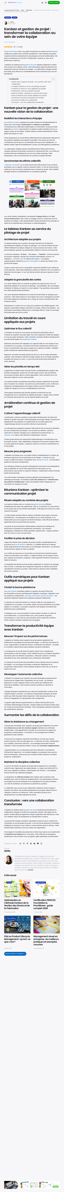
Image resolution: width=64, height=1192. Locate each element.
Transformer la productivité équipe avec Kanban (28, 98)
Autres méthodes (40, 882)
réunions (16, 129)
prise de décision (20, 544)
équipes (55, 51)
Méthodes (29, 10)
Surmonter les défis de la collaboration (24, 100)
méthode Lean (9, 435)
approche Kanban (11, 51)
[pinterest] (27, 843)
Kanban (14, 17)
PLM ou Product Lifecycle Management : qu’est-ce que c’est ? (17, 939)
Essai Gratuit (54, 2)
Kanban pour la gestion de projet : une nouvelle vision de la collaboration (31, 83)
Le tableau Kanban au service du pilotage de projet (29, 86)
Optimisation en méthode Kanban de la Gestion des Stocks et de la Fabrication (17, 904)
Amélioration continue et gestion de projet (26, 91)
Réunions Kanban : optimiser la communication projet (29, 93)
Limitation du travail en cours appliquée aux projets (29, 88)
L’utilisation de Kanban (12, 165)
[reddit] (34, 843)
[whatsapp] (41, 843)
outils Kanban (11, 591)
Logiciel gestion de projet (11, 10)
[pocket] (37, 843)
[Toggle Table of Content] (52, 79)
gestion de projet (31, 65)
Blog (22, 10)
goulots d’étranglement (32, 261)
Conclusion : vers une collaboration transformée (28, 102)
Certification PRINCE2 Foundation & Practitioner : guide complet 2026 (44, 904)
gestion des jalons (47, 596)
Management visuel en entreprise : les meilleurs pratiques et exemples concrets (46, 940)
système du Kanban (13, 122)
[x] (20, 843)
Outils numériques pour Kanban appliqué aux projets (29, 95)
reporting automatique (32, 596)
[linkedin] (30, 843)
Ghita (12, 22)
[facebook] (23, 843)
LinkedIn (30, 870)
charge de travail (42, 460)
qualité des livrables (29, 339)
